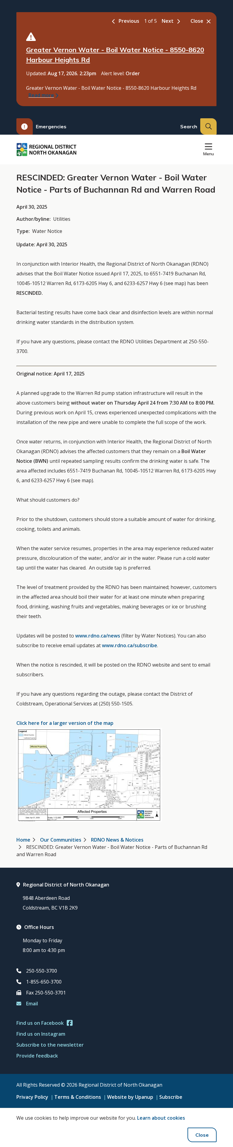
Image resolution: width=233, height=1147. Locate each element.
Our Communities (60, 839)
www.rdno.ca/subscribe (129, 645)
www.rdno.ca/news (97, 635)
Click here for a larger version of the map (64, 723)
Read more (41, 95)
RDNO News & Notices (117, 839)
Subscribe (170, 1097)
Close (202, 1135)
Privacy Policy (32, 1097)
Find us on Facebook (40, 1023)
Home (23, 839)
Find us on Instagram (40, 1034)
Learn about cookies (161, 1118)
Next (168, 21)
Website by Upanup (130, 1097)
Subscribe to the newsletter (50, 1044)
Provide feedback (37, 1055)
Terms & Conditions (77, 1097)
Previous (129, 21)
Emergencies (51, 126)
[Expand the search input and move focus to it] (208, 126)
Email (32, 1003)
